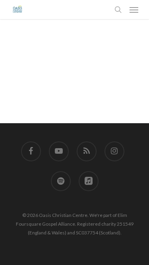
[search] (118, 9)
